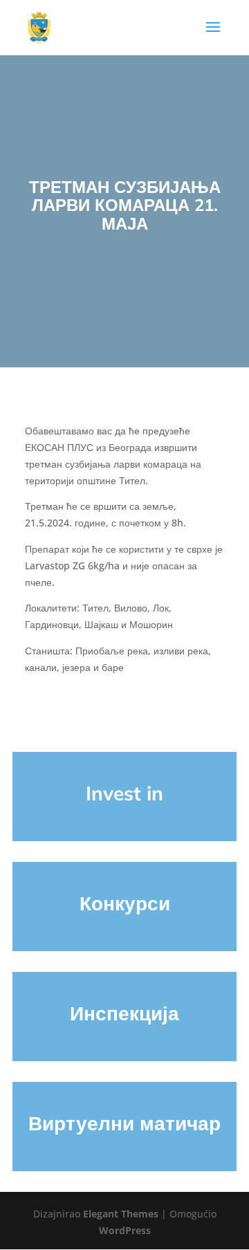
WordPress (125, 1230)
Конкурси (125, 903)
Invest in (124, 793)
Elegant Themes (120, 1213)
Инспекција (124, 1013)
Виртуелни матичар (124, 1123)
